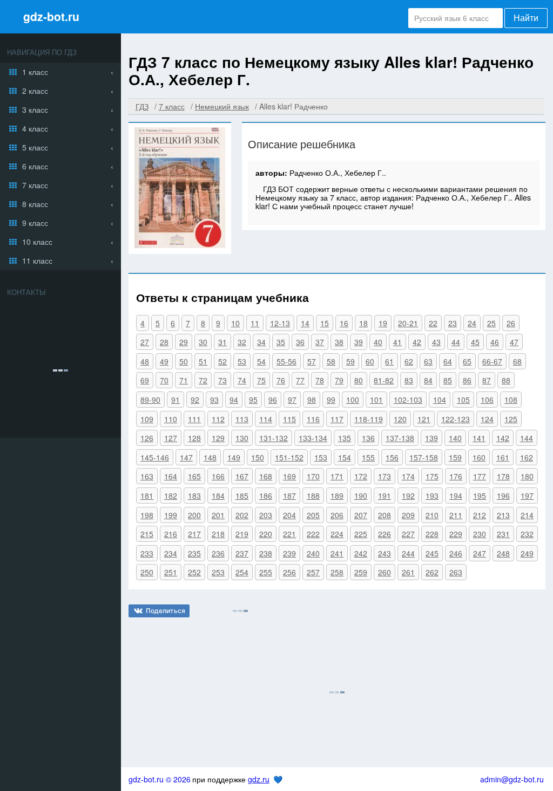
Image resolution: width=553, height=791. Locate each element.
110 (170, 419)
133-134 (313, 437)
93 (214, 399)
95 (253, 399)
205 (313, 515)
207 (360, 515)
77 (300, 380)
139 (431, 437)
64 (447, 361)
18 (363, 323)
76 (280, 380)
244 (408, 553)
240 (313, 553)
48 (144, 361)
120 (400, 419)
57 (311, 361)
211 (455, 515)
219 (241, 533)
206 (337, 515)
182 (170, 495)
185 (241, 495)
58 (331, 361)
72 (203, 380)
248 (503, 553)
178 (503, 476)
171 (337, 476)
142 (502, 437)
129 (218, 437)
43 (436, 341)
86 (467, 380)
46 (494, 341)
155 (368, 457)
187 (289, 495)
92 (195, 399)
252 (194, 572)
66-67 (492, 361)
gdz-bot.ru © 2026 (160, 779)
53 (242, 361)
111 (194, 419)
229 (455, 533)
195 (479, 495)
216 (170, 533)
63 (428, 361)
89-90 (150, 399)
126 (146, 437)
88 (506, 380)
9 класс (35, 222)
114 (265, 419)
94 (234, 399)
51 (203, 361)
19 (383, 323)
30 (203, 341)
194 (455, 495)
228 (432, 533)
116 (313, 419)
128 (194, 437)
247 (479, 553)
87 (486, 380)
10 (235, 323)
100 (352, 399)
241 (337, 553)
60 (370, 361)
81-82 (384, 380)
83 (408, 380)
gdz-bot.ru (51, 16)
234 (170, 553)
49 (164, 361)
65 (467, 361)
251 (170, 572)
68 (517, 361)
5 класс (35, 147)
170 (313, 476)
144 (526, 437)
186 (265, 495)
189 (337, 495)
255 (265, 572)
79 (339, 380)
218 (218, 533)
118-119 (368, 419)
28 (164, 341)
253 (218, 572)
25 (491, 323)
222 (313, 533)
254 (241, 572)
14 (305, 323)
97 (292, 399)
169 (289, 476)
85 (447, 380)
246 (455, 553)
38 (339, 341)
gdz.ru (258, 779)
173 (384, 476)
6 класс (35, 166)
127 (170, 437)
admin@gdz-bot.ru (512, 779)
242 (360, 553)
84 (428, 380)
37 (319, 341)
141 (479, 437)
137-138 (400, 437)
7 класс (35, 185)
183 (194, 495)
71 (183, 380)
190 (360, 495)
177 (479, 476)
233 (146, 553)
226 (384, 533)
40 (378, 341)
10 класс (37, 241)
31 (222, 341)
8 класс (35, 203)
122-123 (455, 419)
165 (194, 476)
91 (175, 399)
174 (408, 476)
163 (146, 476)
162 (526, 457)
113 (241, 419)
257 (313, 572)
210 (432, 515)
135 (344, 437)
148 (210, 457)
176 (455, 476)
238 (265, 553)
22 (433, 323)
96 (272, 399)
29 (183, 341)
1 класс (35, 71)
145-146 (154, 457)
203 (265, 515)
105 (463, 399)
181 (146, 495)
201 (218, 515)
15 (324, 323)
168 (265, 476)
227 (408, 533)
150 (257, 457)
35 (280, 341)
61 (389, 361)
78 (319, 380)
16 (344, 323)
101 (376, 399)
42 (417, 341)
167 (241, 476)
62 (408, 361)
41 (397, 341)
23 (452, 323)
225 (360, 533)
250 (146, 572)
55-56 (286, 361)
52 (222, 361)
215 (146, 533)
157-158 (423, 457)
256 (289, 572)
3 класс (35, 109)
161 (502, 457)
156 (392, 457)
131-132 (273, 437)
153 (320, 457)
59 (350, 361)
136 (368, 437)
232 (527, 533)
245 (432, 553)
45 (475, 341)
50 (183, 361)
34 (261, 341)
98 (311, 399)
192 (408, 495)
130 (241, 437)
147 (186, 457)
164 (170, 476)
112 (218, 419)
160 (479, 457)
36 (300, 341)
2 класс (35, 90)
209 (408, 515)
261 (408, 572)
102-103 (408, 399)
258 (337, 572)
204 (289, 515)
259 (360, 572)
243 (384, 553)
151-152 (289, 457)
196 (503, 495)
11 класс (37, 260)
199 (170, 515)
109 (146, 419)
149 (233, 457)
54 (261, 361)
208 (384, 515)
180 (527, 476)
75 (261, 380)
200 (194, 515)
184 (218, 495)
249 (527, 553)
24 (472, 323)
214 (527, 515)
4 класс (35, 128)
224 (337, 533)
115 (289, 419)
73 (222, 380)
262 (432, 572)
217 (194, 533)
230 (479, 533)
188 (313, 495)
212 (479, 515)
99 (331, 399)
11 (255, 323)
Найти (526, 18)
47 (514, 341)
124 (487, 419)
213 (503, 515)
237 (241, 553)
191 (384, 495)
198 (146, 515)
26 (511, 323)
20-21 (408, 323)
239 (289, 553)
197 (527, 495)
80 (358, 380)
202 (241, 515)
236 (218, 553)
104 (439, 399)
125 (510, 419)
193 (432, 495)
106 (487, 399)
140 (455, 437)
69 (144, 380)
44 (455, 341)
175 (432, 476)
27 (144, 341)
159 (455, 457)
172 (360, 476)
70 (164, 380)
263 (455, 572)
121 (423, 419)
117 (337, 419)
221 (289, 533)
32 (242, 341)
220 (265, 533)
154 (344, 457)
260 (384, 572)
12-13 (280, 323)
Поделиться (165, 611)
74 (242, 380)
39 (358, 341)
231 (503, 533)
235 (194, 553)
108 (510, 399)
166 (218, 476)
